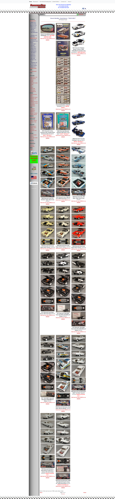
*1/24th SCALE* (33, 56)
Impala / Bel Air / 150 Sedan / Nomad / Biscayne (33, 79)
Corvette (31, 84)
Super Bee (32, 100)
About (69, 1)
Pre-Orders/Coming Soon (45, 1)
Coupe (31, 149)
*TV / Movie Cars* (33, 49)
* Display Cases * (33, 22)
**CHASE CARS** (33, 48)
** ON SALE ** (32, 45)
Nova (31, 85)
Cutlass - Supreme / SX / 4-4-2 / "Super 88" (33, 122)
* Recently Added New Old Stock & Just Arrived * (34, 41)
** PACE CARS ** (33, 46)
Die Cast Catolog (33, 23)
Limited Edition (55, 1)
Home (30, 1)
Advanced (81, 14)
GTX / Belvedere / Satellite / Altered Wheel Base (33, 128)
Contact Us (63, 1)
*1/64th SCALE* (33, 55)
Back (41, 492)
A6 (30, 74)
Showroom (35, 1)
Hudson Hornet (32, 117)
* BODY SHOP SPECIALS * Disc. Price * (33, 60)
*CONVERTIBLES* (33, 51)
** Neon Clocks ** (33, 28)
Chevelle (31, 81)
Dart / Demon (32, 104)
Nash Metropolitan (33, 71)
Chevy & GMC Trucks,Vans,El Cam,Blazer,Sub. (33, 90)
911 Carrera (32, 142)
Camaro (31, 87)
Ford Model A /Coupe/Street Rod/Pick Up (32, 110)
